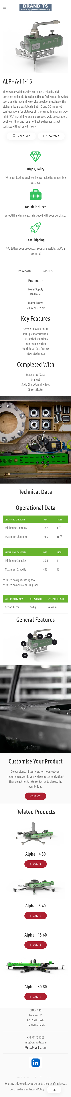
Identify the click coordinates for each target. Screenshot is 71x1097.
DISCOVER (35, 864)
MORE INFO (24, 136)
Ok (54, 1089)
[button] (4, 7)
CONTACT (54, 136)
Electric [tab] (47, 270)
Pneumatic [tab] (24, 270)
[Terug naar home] (35, 7)
